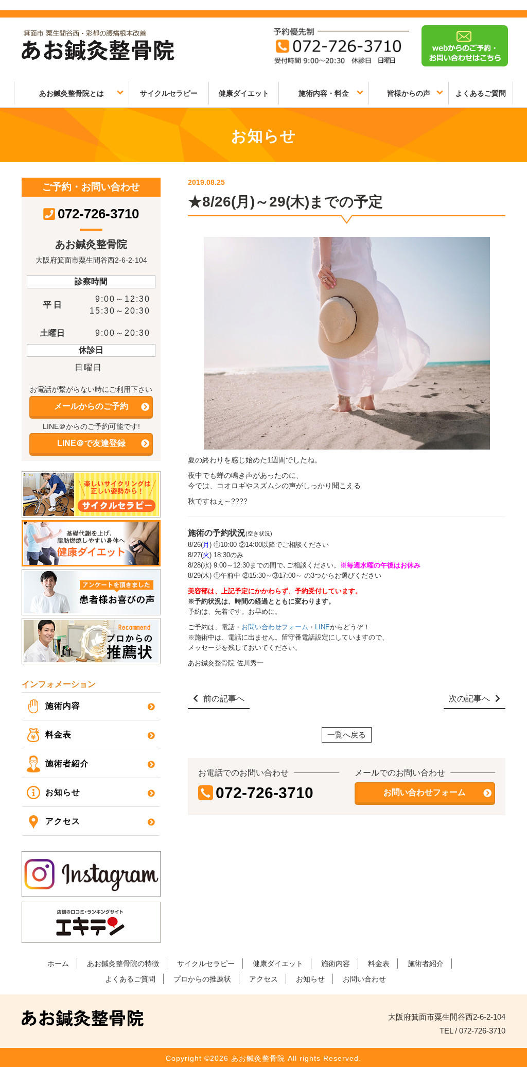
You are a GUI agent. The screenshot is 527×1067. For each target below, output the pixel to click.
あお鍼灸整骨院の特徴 (123, 963)
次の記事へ (469, 698)
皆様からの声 (408, 93)
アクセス (62, 821)
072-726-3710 (264, 792)
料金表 (58, 734)
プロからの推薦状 (202, 979)
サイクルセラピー (169, 93)
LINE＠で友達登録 (91, 443)
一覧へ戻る (346, 734)
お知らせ (62, 792)
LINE (322, 627)
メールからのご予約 (91, 406)
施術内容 (62, 705)
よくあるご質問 (480, 93)
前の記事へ (223, 698)
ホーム (58, 963)
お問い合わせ (364, 979)
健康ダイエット (244, 93)
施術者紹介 (67, 763)
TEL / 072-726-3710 (472, 1030)
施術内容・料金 (323, 93)
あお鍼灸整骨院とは (71, 93)
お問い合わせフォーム (274, 627)
